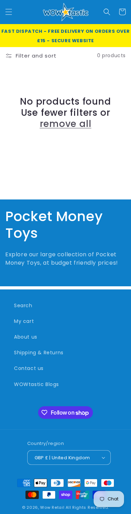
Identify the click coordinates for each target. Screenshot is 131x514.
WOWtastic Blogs (36, 384)
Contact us (29, 368)
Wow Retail (52, 507)
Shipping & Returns (39, 352)
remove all (66, 123)
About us (25, 336)
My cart (24, 321)
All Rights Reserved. (87, 507)
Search (23, 305)
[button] (8, 12)
